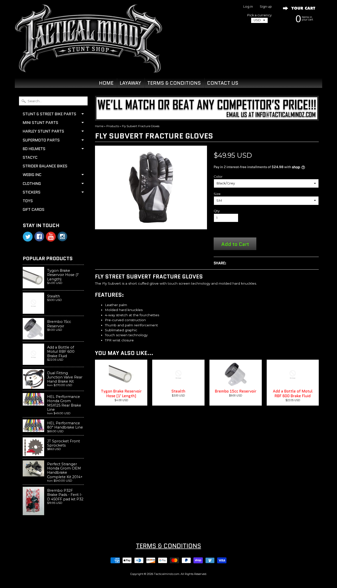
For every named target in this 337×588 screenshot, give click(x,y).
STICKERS (31, 192)
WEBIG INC (32, 174)
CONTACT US (222, 82)
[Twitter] (28, 237)
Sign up (266, 6)
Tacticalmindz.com (166, 574)
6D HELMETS (34, 149)
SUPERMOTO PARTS (41, 140)
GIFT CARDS (33, 209)
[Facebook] (39, 236)
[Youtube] (51, 237)
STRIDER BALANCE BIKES (45, 166)
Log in (248, 6)
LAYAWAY (130, 82)
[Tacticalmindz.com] (89, 67)
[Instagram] (62, 236)
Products (112, 126)
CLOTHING (32, 183)
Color (218, 176)
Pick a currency (259, 15)
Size (217, 194)
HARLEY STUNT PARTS (43, 131)
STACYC (30, 157)
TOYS (28, 201)
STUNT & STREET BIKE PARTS (49, 114)
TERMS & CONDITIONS (174, 82)
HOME (106, 82)
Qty (217, 211)
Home (99, 126)
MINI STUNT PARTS (40, 122)
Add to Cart (235, 244)
